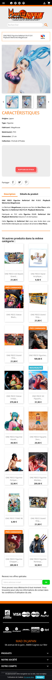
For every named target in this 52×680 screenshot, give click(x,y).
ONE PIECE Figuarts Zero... (38, 438)
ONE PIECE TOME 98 (14, 518)
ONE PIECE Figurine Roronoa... (38, 560)
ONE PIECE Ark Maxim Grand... (14, 275)
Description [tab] (10, 194)
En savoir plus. (29, 677)
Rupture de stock (26, 169)
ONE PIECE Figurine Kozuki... (14, 438)
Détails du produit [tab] (29, 194)
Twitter (15, 4)
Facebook (11, 4)
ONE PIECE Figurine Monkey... (38, 478)
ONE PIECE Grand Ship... (38, 315)
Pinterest (26, 182)
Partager (12, 182)
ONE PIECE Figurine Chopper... (14, 560)
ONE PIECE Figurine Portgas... (14, 478)
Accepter (40, 677)
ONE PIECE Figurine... (38, 355)
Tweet (19, 182)
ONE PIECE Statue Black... (13, 315)
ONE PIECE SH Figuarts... (38, 397)
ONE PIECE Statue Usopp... (13, 397)
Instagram (23, 4)
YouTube (19, 4)
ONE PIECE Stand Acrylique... (38, 275)
